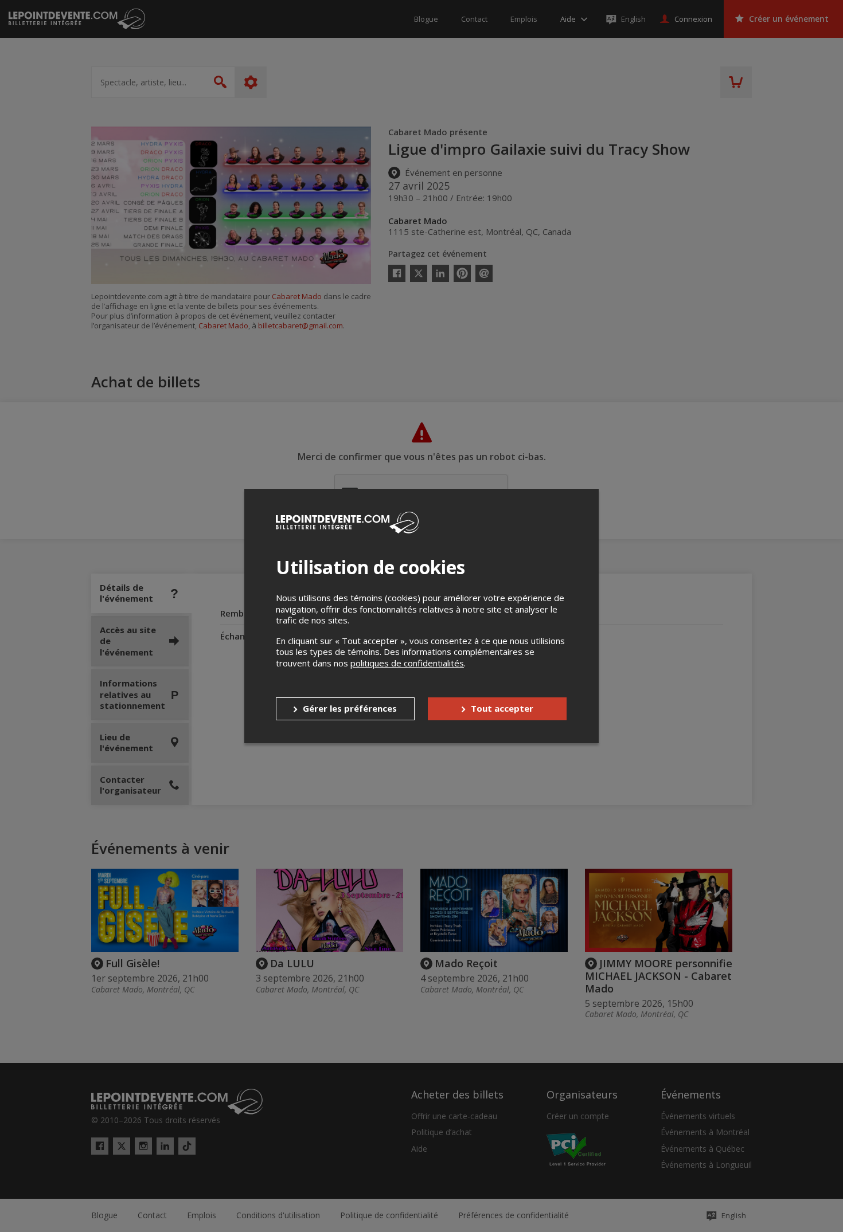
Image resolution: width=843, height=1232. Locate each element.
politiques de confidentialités (407, 663)
